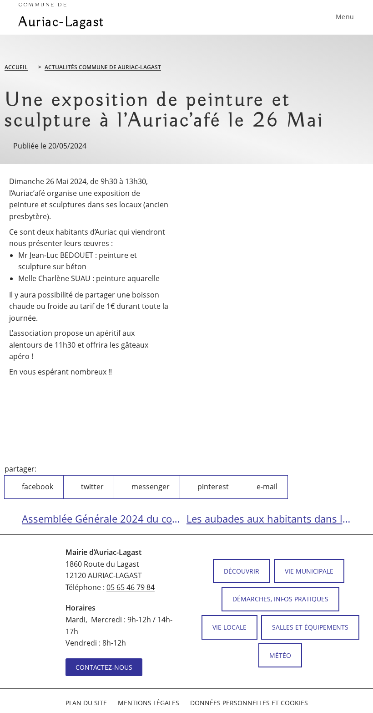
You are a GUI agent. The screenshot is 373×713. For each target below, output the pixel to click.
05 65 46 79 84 (130, 587)
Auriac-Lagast (62, 16)
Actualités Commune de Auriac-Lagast (103, 67)
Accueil (16, 67)
